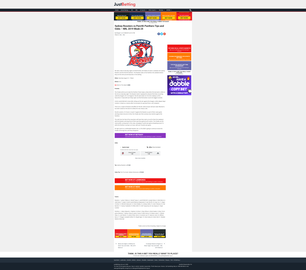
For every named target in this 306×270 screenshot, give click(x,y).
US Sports (142, 10)
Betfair (134, 260)
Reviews (161, 10)
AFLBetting (176, 260)
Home (116, 10)
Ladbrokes (123, 260)
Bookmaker (150, 260)
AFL (132, 10)
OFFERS (168, 10)
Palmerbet (161, 260)
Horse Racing (124, 10)
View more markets (140, 158)
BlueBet (144, 260)
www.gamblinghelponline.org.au (141, 268)
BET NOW (121, 18)
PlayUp (167, 260)
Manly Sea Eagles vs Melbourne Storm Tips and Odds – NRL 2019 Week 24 (127, 245)
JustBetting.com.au (119, 264)
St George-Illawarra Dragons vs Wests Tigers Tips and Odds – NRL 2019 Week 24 (153, 245)
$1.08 (128, 165)
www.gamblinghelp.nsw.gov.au (122, 268)
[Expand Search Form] (190, 10)
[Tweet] (161, 34)
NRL (136, 10)
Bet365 (129, 260)
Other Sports (152, 10)
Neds (156, 260)
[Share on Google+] (164, 34)
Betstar (139, 260)
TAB (171, 260)
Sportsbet (116, 260)
